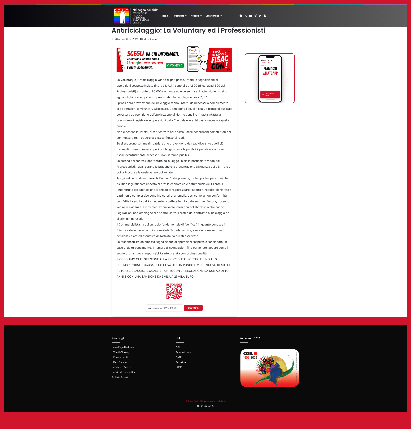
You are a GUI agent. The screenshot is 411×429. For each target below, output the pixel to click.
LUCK (179, 367)
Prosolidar (181, 362)
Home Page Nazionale (123, 347)
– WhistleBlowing (120, 352)
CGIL (178, 347)
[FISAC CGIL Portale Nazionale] (136, 16)
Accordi (195, 15)
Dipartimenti (212, 15)
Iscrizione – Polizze (121, 367)
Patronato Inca (183, 352)
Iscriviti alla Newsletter (123, 372)
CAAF (179, 357)
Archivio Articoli (120, 377)
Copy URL (193, 308)
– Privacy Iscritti (120, 357)
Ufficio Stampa (119, 362)
